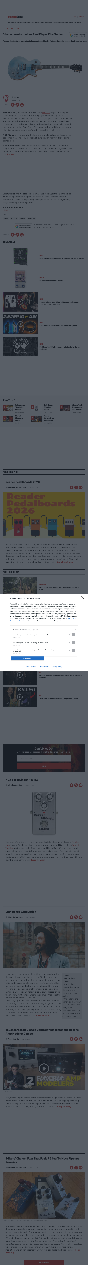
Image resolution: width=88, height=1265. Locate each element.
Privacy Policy (57, 666)
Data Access (44, 666)
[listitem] (44, 629)
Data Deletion (31, 666)
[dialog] (44, 632)
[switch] (72, 634)
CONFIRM (27, 658)
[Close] (83, 598)
